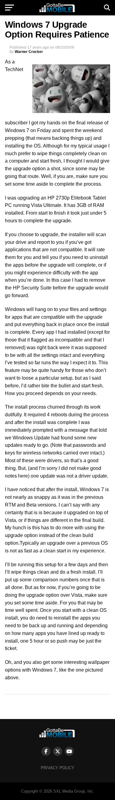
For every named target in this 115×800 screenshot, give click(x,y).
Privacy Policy (57, 768)
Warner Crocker (29, 52)
